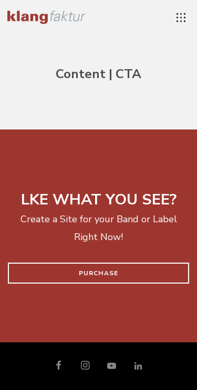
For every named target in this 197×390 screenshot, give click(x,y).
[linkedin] (138, 366)
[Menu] (181, 18)
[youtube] (111, 371)
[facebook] (59, 366)
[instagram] (86, 366)
